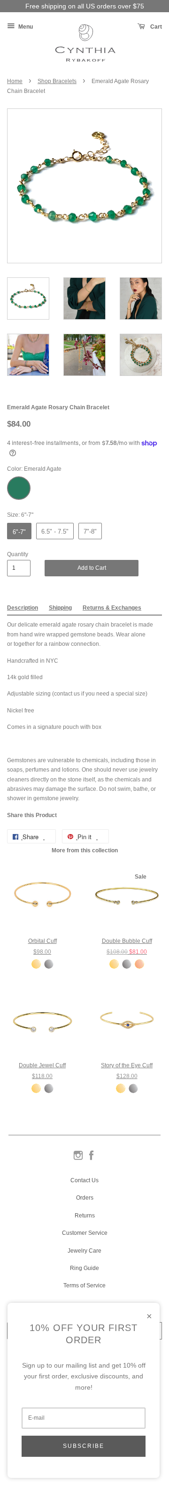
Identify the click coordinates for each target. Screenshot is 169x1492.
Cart (155, 26)
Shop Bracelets (57, 81)
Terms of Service (84, 1285)
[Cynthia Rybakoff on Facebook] (91, 1159)
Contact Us (84, 1180)
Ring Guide (84, 1268)
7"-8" (90, 531)
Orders (84, 1197)
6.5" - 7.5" (55, 531)
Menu (25, 26)
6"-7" (19, 532)
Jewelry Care (84, 1250)
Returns (85, 1215)
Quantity (17, 554)
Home (15, 81)
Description (22, 607)
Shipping (60, 607)
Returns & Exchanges (112, 607)
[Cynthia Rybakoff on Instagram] (78, 1159)
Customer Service (85, 1233)
